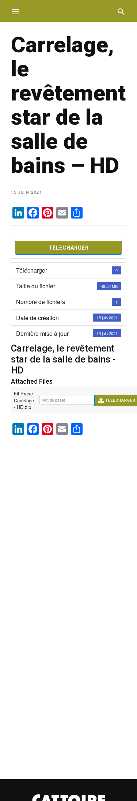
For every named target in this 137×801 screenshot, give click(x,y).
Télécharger (69, 248)
